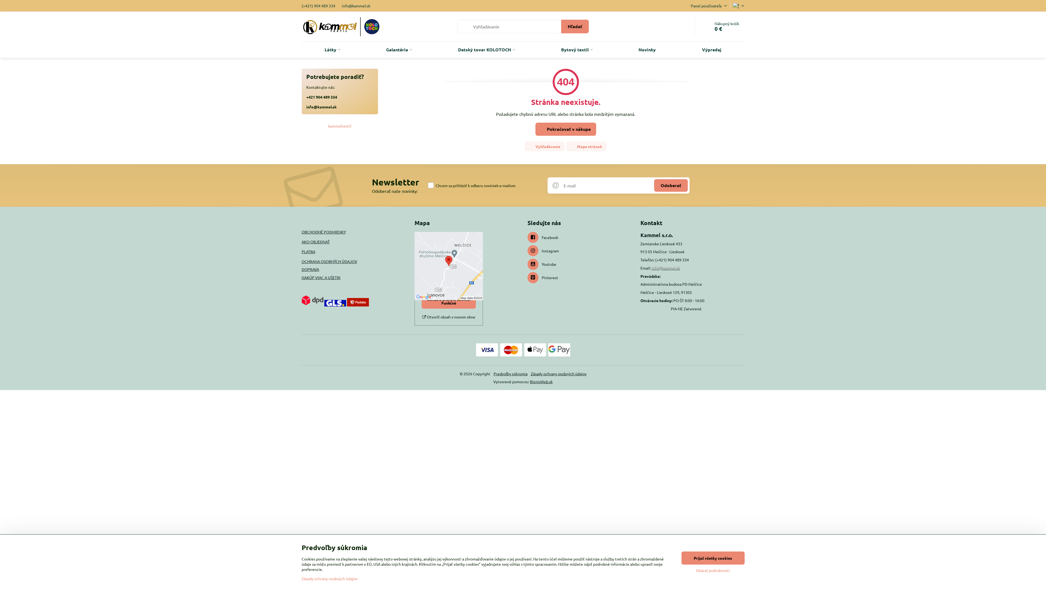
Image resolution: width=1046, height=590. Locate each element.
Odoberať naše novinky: (395, 191)
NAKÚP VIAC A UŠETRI (321, 277)
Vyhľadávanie (547, 146)
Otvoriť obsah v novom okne (450, 316)
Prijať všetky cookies (713, 558)
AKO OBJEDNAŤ (316, 241)
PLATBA (308, 251)
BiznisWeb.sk (541, 381)
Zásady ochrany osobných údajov (559, 373)
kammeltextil (339, 125)
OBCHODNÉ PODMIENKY (324, 231)
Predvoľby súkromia (511, 373)
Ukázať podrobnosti (713, 570)
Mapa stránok (589, 146)
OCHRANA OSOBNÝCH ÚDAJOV (329, 261)
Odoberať (671, 185)
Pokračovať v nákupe (568, 129)
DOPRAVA (310, 269)
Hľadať (575, 26)
